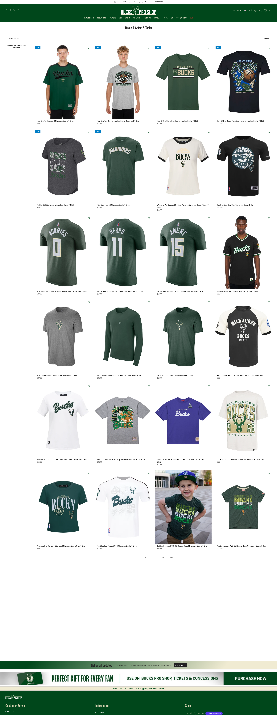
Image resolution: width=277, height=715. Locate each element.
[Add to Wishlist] (88, 47)
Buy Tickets (99, 712)
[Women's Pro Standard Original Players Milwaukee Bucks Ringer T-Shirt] (183, 166)
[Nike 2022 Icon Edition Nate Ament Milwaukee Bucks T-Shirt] (183, 252)
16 (163, 557)
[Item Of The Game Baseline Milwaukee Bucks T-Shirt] (183, 82)
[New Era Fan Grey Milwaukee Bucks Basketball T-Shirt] (123, 82)
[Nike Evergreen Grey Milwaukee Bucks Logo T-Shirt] (63, 336)
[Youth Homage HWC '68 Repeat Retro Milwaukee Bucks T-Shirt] (243, 507)
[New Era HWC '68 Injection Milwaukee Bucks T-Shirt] (243, 252)
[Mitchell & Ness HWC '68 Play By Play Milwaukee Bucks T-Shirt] (123, 420)
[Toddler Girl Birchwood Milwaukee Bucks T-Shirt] (63, 166)
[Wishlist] (265, 10)
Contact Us (9, 712)
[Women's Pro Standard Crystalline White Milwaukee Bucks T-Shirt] (63, 420)
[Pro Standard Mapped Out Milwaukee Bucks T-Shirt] (123, 507)
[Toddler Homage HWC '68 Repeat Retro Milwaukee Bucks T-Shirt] (183, 507)
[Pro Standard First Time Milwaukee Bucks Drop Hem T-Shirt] (243, 336)
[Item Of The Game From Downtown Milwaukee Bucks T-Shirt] (243, 82)
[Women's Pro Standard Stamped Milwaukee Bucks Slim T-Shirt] (63, 507)
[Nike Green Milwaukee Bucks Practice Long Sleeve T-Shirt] (123, 336)
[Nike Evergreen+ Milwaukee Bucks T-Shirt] (123, 166)
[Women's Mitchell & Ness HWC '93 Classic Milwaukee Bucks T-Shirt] (183, 420)
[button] (102, 18)
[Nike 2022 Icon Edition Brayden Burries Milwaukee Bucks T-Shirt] (63, 252)
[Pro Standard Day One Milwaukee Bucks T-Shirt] (243, 166)
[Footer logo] (13, 697)
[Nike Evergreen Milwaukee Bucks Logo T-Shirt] (183, 336)
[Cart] (270, 10)
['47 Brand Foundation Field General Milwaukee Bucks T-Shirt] (243, 420)
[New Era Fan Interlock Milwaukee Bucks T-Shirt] (63, 82)
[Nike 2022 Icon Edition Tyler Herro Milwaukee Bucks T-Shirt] (123, 252)
